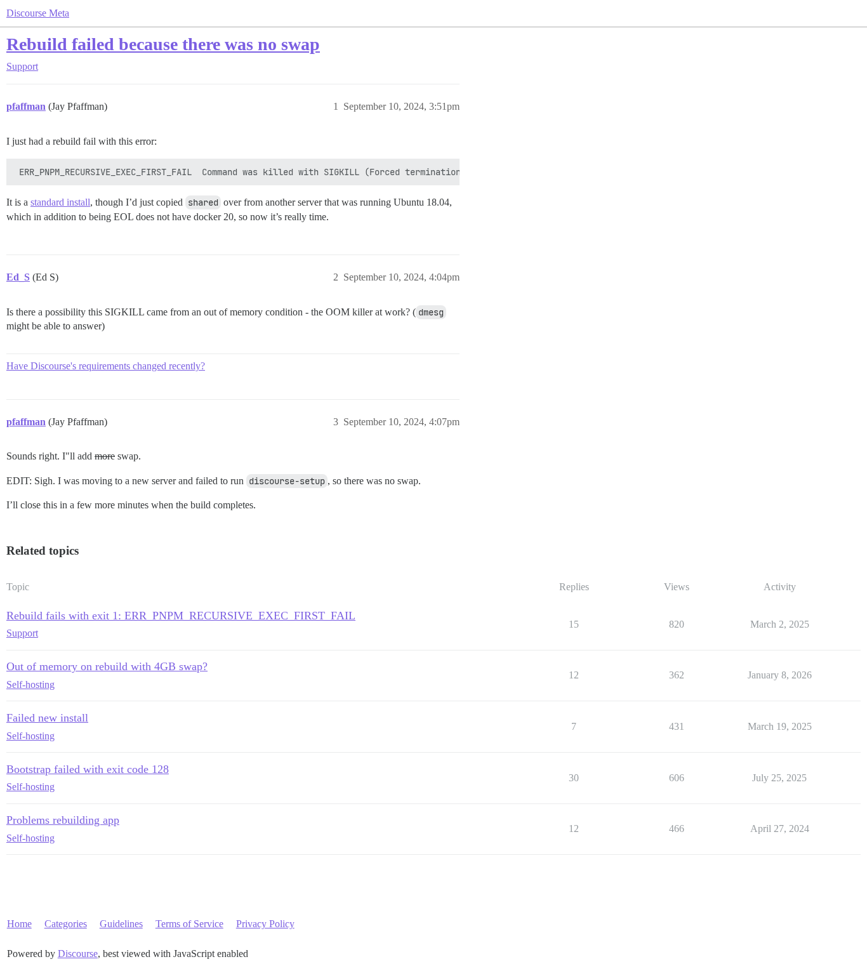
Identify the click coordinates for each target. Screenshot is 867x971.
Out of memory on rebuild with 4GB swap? (107, 666)
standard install (60, 202)
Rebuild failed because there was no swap (163, 44)
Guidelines (121, 923)
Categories (65, 923)
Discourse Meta (37, 13)
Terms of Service (189, 923)
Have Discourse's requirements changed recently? (105, 365)
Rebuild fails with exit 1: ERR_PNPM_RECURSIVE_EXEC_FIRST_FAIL (180, 615)
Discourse (78, 953)
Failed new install (47, 717)
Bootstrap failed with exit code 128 (87, 769)
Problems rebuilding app (62, 820)
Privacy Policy (265, 923)
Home (19, 923)
